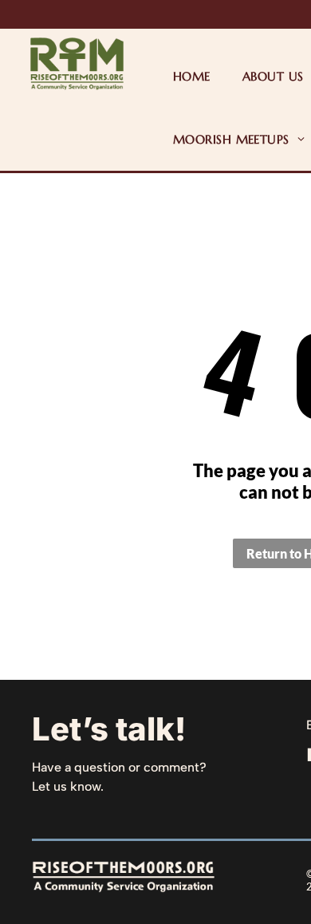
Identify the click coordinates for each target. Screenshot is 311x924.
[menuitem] (191, 76)
